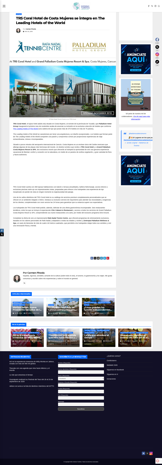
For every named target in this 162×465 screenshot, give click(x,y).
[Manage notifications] (157, 460)
